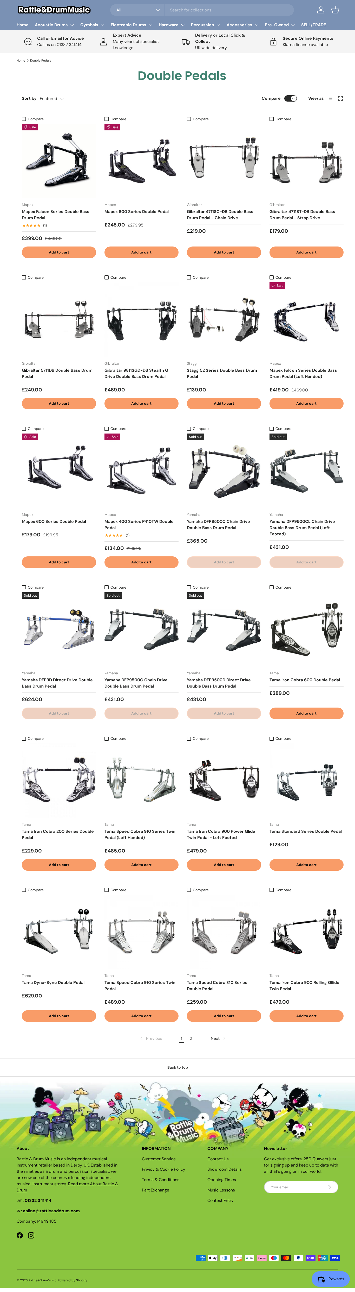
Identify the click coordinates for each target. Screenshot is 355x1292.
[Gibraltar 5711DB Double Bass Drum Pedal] (59, 319)
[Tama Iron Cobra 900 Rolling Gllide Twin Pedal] (306, 932)
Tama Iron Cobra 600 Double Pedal (304, 680)
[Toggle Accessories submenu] (256, 25)
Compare (271, 98)
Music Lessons (221, 1190)
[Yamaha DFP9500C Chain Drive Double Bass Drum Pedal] (141, 629)
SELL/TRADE (313, 25)
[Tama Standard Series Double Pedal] (306, 780)
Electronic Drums (128, 25)
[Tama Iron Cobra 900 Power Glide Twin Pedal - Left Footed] (224, 780)
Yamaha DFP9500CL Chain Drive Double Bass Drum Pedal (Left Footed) (302, 528)
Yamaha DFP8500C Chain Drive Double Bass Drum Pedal (218, 524)
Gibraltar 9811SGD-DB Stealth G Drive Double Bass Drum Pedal (136, 373)
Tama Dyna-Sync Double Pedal (53, 982)
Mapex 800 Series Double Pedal (136, 211)
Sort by (29, 98)
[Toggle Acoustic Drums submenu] (72, 25)
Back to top (177, 1067)
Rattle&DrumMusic (42, 1280)
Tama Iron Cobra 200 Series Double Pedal (58, 834)
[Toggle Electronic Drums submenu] (150, 25)
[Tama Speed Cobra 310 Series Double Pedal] (224, 932)
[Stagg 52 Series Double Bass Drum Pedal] (224, 319)
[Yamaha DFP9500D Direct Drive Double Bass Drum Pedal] (224, 629)
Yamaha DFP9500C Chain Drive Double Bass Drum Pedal (136, 683)
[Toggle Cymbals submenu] (102, 25)
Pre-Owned (277, 25)
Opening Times (221, 1179)
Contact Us (218, 1159)
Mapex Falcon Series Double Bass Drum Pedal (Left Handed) (303, 373)
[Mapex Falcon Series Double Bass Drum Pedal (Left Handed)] (306, 319)
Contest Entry (220, 1200)
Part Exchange (155, 1190)
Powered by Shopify (72, 1280)
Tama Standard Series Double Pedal (305, 831)
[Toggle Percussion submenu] (218, 25)
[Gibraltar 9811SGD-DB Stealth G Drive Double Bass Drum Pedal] (141, 319)
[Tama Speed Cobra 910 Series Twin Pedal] (141, 932)
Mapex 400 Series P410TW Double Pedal (139, 524)
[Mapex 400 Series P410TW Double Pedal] (141, 471)
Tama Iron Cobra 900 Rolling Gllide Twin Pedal (304, 985)
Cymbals (89, 25)
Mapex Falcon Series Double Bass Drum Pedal (55, 215)
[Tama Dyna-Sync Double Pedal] (59, 932)
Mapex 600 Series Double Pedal (54, 521)
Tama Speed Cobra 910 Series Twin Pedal (139, 985)
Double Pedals (40, 60)
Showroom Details (224, 1169)
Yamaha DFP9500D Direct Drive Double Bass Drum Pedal (219, 683)
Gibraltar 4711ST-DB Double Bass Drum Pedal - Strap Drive (302, 215)
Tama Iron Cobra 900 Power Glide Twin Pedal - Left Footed (221, 834)
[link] (151, 1038)
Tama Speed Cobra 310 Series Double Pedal (217, 985)
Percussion (202, 25)
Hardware (169, 25)
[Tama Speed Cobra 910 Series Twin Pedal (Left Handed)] (141, 780)
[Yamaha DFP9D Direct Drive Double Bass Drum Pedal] (59, 629)
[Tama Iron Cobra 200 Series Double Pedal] (59, 780)
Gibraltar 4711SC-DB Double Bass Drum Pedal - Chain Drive (220, 215)
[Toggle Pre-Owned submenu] (293, 25)
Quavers (320, 1159)
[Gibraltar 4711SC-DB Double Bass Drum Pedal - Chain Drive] (224, 161)
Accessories (239, 25)
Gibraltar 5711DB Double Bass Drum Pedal (57, 373)
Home (23, 25)
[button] (335, 10)
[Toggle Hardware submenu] (183, 25)
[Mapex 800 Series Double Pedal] (141, 161)
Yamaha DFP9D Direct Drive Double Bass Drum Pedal (57, 683)
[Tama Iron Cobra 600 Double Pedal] (306, 629)
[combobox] (202, 10)
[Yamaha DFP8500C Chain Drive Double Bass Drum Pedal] (224, 471)
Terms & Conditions (160, 1179)
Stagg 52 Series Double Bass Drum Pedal (222, 373)
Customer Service (159, 1159)
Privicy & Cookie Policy (163, 1169)
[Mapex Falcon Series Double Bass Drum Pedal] (59, 161)
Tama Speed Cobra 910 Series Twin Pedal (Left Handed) (139, 834)
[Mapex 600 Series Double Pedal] (59, 471)
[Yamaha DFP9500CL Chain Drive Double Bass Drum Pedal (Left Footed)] (306, 471)
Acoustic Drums (51, 25)
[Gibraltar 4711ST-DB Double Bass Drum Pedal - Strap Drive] (306, 161)
